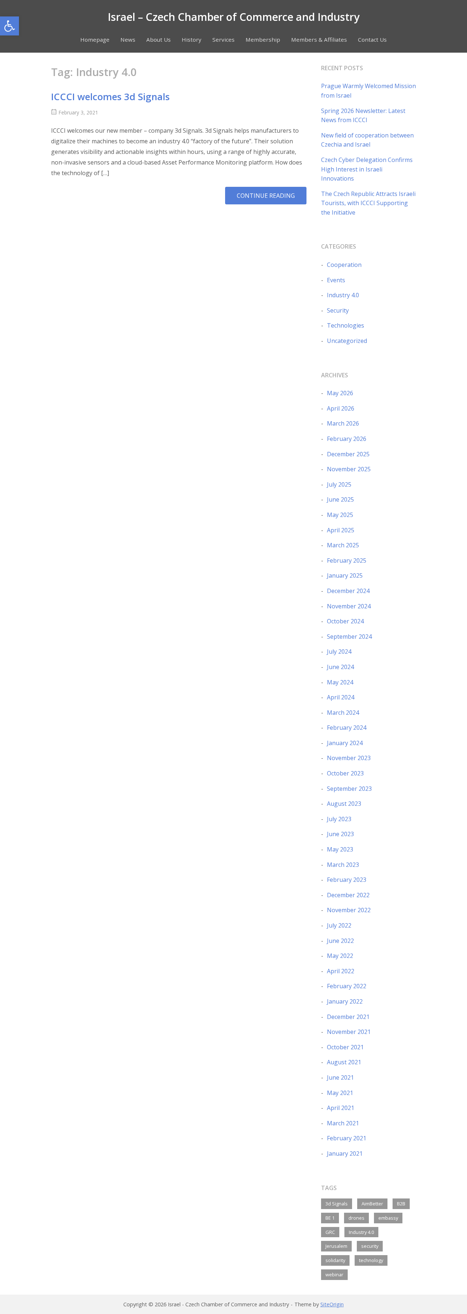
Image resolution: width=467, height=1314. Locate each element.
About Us (158, 39)
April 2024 (340, 697)
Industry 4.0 (343, 295)
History (191, 39)
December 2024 (348, 591)
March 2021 (343, 1123)
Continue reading (271, 197)
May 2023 (340, 849)
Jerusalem (336, 1246)
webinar (334, 1274)
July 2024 (339, 651)
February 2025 (346, 560)
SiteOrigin (332, 1304)
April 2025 (340, 530)
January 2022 (345, 1001)
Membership (263, 39)
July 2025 (339, 484)
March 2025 (343, 545)
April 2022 (340, 971)
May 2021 (340, 1093)
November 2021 (349, 1032)
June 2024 (340, 667)
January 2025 (345, 575)
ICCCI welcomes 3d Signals (110, 96)
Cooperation (344, 265)
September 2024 (349, 637)
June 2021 (340, 1077)
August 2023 (344, 804)
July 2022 (339, 925)
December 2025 (348, 454)
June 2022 (340, 941)
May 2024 (340, 682)
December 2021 (348, 1017)
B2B (401, 1203)
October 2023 (345, 773)
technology (371, 1260)
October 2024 (345, 621)
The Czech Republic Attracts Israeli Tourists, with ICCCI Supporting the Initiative (368, 203)
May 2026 (340, 393)
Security (338, 310)
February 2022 (346, 986)
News (127, 39)
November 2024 (349, 606)
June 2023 (340, 834)
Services (223, 39)
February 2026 (346, 439)
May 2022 (340, 956)
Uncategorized (347, 341)
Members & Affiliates (319, 39)
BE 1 (330, 1218)
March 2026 (343, 423)
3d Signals (336, 1203)
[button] (9, 25)
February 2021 (346, 1138)
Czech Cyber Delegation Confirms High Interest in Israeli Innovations (367, 169)
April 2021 (340, 1108)
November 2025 (349, 469)
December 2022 (348, 895)
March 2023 (343, 865)
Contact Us (372, 39)
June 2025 (340, 499)
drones (356, 1218)
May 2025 (340, 515)
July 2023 (339, 819)
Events (336, 280)
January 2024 (345, 743)
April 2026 (340, 408)
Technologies (345, 325)
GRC (330, 1232)
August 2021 (344, 1062)
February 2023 (346, 880)
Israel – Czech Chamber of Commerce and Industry (233, 17)
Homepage (94, 39)
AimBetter (372, 1203)
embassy (388, 1218)
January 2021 (345, 1153)
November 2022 (349, 910)
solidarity (335, 1260)
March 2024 (343, 713)
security (369, 1246)
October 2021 (345, 1047)
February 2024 (346, 728)
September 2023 (349, 789)
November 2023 (349, 758)
